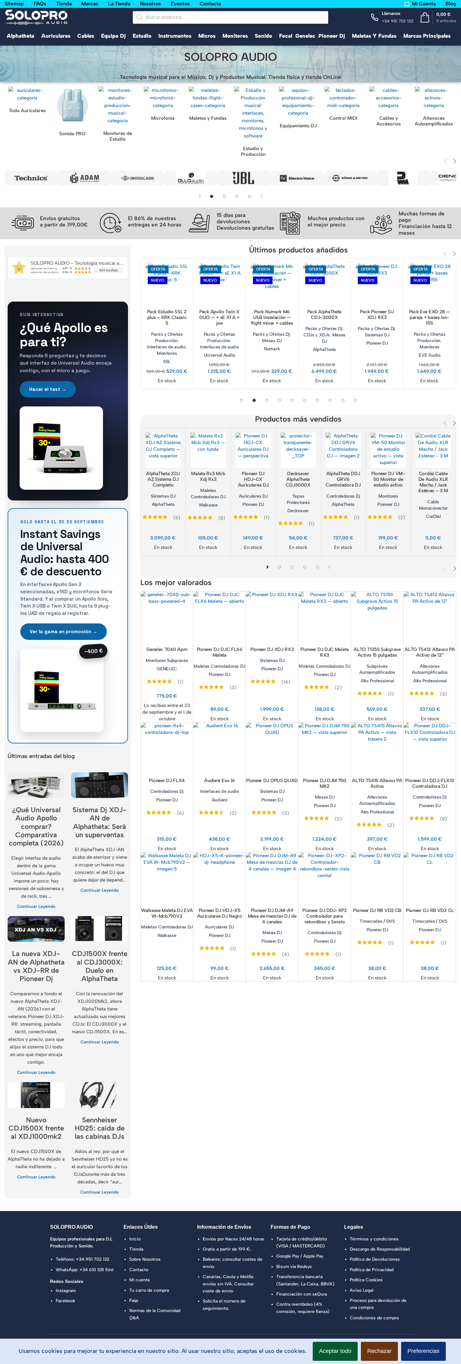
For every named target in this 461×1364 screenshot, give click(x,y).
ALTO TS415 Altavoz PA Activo (377, 783)
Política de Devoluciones (375, 1259)
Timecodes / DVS (377, 921)
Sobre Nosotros (145, 1259)
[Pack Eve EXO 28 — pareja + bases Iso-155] (429, 284)
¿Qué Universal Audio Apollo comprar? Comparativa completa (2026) (36, 827)
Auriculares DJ (253, 496)
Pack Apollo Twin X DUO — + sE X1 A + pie (219, 317)
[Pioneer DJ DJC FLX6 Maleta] (219, 617)
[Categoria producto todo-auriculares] (27, 101)
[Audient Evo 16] (219, 749)
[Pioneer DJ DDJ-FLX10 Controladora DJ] (430, 749)
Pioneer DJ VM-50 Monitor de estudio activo (388, 479)
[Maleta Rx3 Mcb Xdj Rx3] (208, 450)
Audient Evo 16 (219, 780)
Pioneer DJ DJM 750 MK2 (324, 783)
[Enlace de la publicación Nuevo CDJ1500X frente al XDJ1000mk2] (36, 1095)
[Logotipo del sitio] (36, 17)
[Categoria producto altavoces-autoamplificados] (434, 108)
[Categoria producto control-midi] (343, 105)
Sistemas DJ (377, 335)
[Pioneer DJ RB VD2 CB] (377, 878)
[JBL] (227, 178)
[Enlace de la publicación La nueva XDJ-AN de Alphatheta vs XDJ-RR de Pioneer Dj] (36, 929)
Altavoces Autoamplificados (429, 669)
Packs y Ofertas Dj (271, 334)
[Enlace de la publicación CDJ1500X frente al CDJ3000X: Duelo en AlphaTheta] (99, 929)
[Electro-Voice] (280, 178)
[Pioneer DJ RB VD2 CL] (430, 878)
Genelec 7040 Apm (166, 649)
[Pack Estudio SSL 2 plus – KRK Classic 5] (166, 284)
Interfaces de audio (166, 347)
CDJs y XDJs (317, 335)
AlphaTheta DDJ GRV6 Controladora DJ (343, 479)
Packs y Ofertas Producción (167, 337)
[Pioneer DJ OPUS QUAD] (272, 749)
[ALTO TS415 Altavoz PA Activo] (377, 749)
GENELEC (167, 669)
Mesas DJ (272, 340)
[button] (445, 161)
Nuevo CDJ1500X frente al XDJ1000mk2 (36, 1128)
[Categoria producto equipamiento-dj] (298, 109)
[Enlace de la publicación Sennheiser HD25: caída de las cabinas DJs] (99, 1095)
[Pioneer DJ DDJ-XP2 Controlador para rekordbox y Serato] (324, 878)
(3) (233, 688)
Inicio (135, 1239)
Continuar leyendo (36, 906)
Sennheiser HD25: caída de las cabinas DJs (100, 1128)
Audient (219, 800)
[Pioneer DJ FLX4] (167, 749)
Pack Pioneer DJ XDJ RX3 (377, 314)
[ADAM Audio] (68, 178)
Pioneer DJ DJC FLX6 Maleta (219, 652)
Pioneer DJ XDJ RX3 (272, 649)
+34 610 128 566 (97, 1269)
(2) (401, 517)
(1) (266, 517)
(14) (285, 682)
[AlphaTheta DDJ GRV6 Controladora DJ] (343, 450)
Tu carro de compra (149, 1290)
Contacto (138, 1269)
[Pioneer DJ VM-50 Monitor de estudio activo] (388, 450)
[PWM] (386, 178)
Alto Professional (377, 681)
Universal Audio (219, 355)
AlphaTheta (324, 349)
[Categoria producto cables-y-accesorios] (388, 108)
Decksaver (298, 510)
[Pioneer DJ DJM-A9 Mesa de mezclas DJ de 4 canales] (272, 878)
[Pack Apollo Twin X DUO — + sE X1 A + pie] (219, 284)
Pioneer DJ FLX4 (167, 780)
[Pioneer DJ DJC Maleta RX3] (324, 617)
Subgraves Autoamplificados (377, 669)
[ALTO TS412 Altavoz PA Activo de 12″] (430, 617)
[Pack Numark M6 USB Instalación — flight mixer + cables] (272, 284)
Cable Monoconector (433, 505)
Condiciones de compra (374, 1318)
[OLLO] (174, 178)
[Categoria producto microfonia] (163, 105)
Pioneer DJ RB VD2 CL (430, 910)
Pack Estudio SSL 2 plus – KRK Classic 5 (167, 317)
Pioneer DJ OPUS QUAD (272, 780)
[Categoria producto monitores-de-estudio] (117, 116)
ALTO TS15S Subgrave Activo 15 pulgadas (377, 652)
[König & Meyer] (333, 178)
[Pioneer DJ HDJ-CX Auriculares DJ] (253, 450)
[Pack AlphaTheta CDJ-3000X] (324, 284)
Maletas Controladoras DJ (208, 494)
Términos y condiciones (374, 1239)
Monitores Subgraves (167, 660)
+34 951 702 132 (92, 1259)
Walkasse (208, 505)
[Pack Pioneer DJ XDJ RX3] (376, 284)
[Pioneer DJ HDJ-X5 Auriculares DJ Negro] (219, 878)
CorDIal (433, 516)
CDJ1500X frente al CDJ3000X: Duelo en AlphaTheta (99, 966)
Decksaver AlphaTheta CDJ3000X (298, 479)
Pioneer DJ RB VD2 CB (377, 910)
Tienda (136, 1249)
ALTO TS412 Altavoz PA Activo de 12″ (430, 652)
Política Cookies (366, 1280)
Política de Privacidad (372, 1269)
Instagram (66, 1290)
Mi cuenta (139, 1280)
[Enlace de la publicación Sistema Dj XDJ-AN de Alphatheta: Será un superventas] (99, 785)
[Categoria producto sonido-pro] (72, 113)
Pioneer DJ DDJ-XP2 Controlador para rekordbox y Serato (324, 916)
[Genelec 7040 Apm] (167, 617)
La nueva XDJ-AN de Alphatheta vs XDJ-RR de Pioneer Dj (36, 966)
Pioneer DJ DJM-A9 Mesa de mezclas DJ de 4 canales (272, 916)
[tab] (210, 196)
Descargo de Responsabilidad (380, 1249)
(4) (285, 954)
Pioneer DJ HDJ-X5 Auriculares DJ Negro (219, 913)
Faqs (133, 1300)
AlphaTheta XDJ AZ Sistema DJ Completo (163, 479)
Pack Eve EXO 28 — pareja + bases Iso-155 (429, 317)
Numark (272, 349)
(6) (176, 517)
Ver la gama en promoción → (63, 631)
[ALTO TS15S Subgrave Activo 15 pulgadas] (377, 617)
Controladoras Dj (343, 496)
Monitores (167, 353)
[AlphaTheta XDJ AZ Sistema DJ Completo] (163, 450)
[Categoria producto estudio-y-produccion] (253, 123)
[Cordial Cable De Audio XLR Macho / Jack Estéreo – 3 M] (433, 450)
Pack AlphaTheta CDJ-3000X (324, 314)
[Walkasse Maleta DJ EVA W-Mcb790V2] (167, 878)
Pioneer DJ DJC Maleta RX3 (324, 652)
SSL (166, 361)
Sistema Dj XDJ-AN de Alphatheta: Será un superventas (100, 822)
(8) (443, 819)
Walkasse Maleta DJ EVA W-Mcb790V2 (167, 913)
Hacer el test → (47, 389)
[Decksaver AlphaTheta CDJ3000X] (298, 450)
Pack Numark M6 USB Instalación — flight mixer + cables (272, 317)
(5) (221, 518)
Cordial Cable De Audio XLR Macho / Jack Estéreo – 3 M (433, 482)
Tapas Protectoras (298, 499)
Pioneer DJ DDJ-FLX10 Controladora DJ (429, 783)
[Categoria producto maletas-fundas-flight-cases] (208, 105)
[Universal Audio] (121, 178)
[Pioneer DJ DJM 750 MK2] (324, 749)
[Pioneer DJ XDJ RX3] (272, 617)
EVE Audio (429, 355)
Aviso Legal (361, 1290)
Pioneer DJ (377, 343)
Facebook (65, 1300)
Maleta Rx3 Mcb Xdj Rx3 (208, 476)
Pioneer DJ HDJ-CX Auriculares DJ (253, 479)
